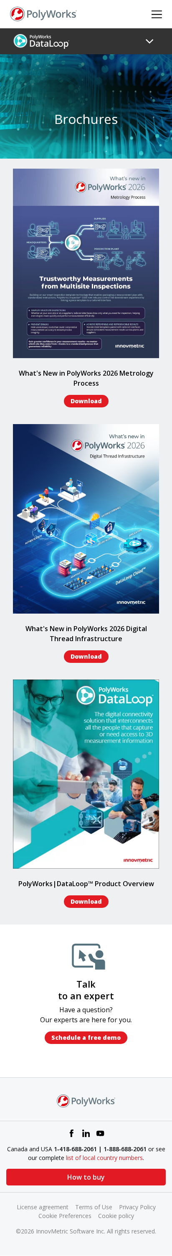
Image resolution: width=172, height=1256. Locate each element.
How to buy (86, 1177)
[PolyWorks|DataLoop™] (41, 40)
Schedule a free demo (86, 1037)
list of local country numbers (104, 1158)
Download (86, 401)
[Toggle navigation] (149, 41)
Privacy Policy (137, 1207)
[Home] (43, 13)
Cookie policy (116, 1216)
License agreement (42, 1207)
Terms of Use (93, 1207)
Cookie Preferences (64, 1216)
